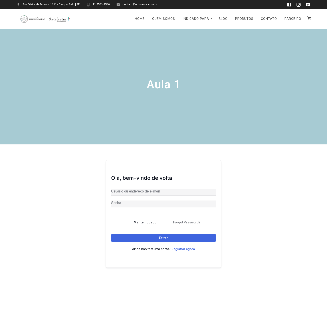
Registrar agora (183, 249)
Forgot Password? (186, 222)
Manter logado (145, 222)
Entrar (163, 238)
